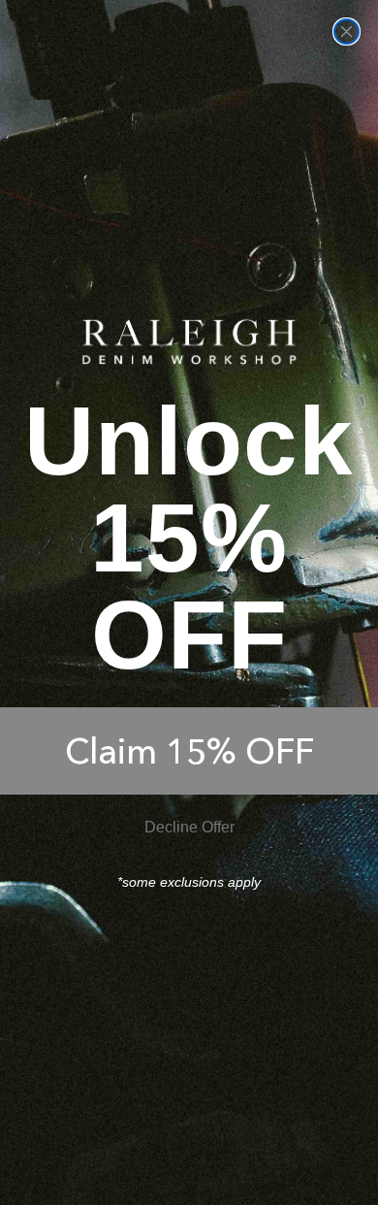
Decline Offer (189, 827)
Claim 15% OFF (189, 751)
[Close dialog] (346, 31)
